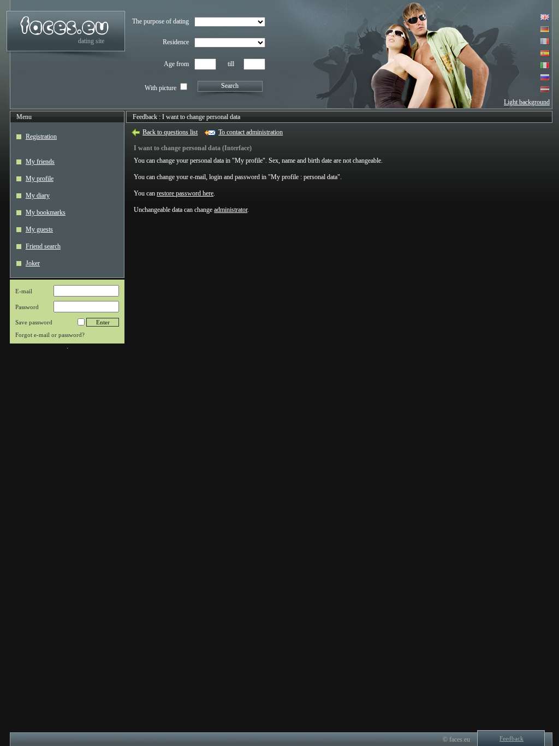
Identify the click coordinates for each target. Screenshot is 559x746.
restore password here (185, 193)
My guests (39, 229)
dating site (91, 41)
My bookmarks (46, 212)
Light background (527, 102)
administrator (230, 210)
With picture (160, 88)
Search (230, 86)
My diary (38, 195)
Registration (41, 136)
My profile (39, 178)
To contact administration (250, 132)
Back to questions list (170, 132)
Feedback (145, 117)
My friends (40, 161)
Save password (33, 322)
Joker (33, 263)
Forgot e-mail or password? (50, 334)
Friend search (43, 246)
